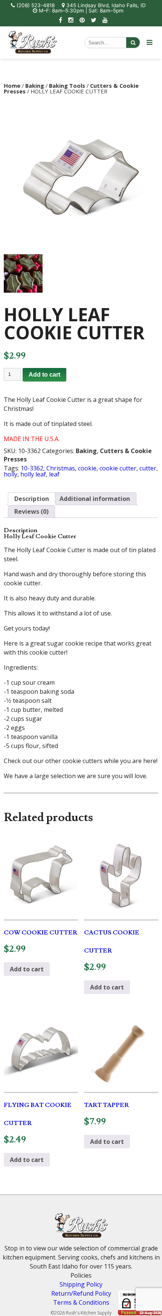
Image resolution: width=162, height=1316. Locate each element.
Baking (34, 85)
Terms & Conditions (81, 1302)
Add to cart (44, 374)
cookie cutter (117, 468)
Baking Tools (67, 85)
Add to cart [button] (27, 969)
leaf (54, 474)
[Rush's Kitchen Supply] (32, 51)
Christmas (60, 468)
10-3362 (32, 468)
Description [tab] (31, 499)
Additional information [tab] (95, 499)
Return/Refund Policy (81, 1293)
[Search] (133, 42)
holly (10, 474)
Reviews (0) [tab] (31, 511)
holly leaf (33, 474)
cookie (87, 468)
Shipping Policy (81, 1284)
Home (12, 85)
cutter (147, 468)
